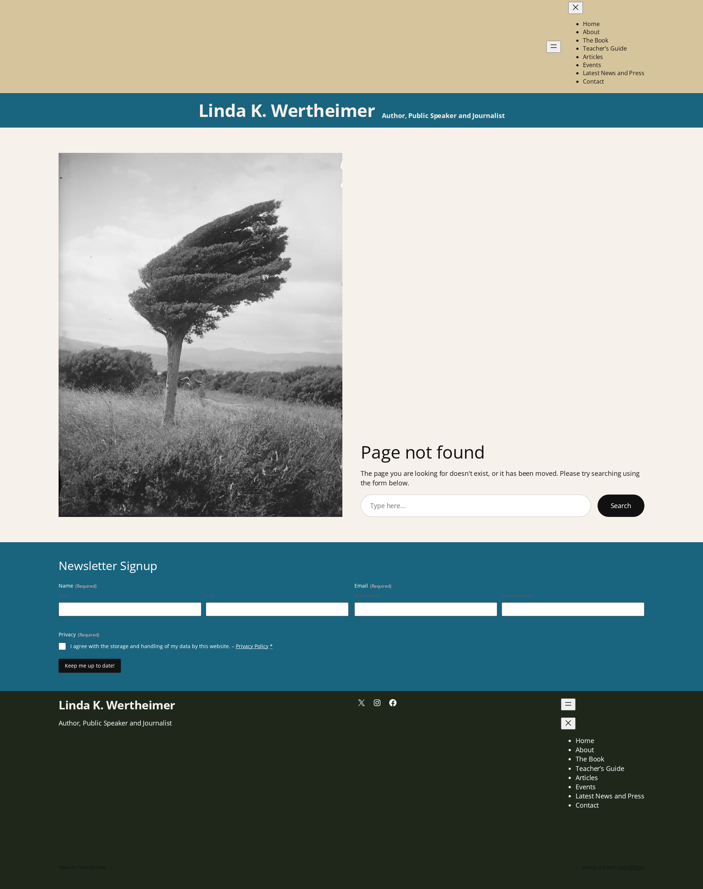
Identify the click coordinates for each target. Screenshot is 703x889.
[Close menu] (575, 8)
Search (621, 505)
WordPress (631, 867)
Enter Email (366, 595)
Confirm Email (517, 595)
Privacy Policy (252, 646)
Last (210, 595)
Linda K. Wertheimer (286, 110)
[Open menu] (553, 47)
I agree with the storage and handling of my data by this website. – (171, 646)
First (63, 595)
